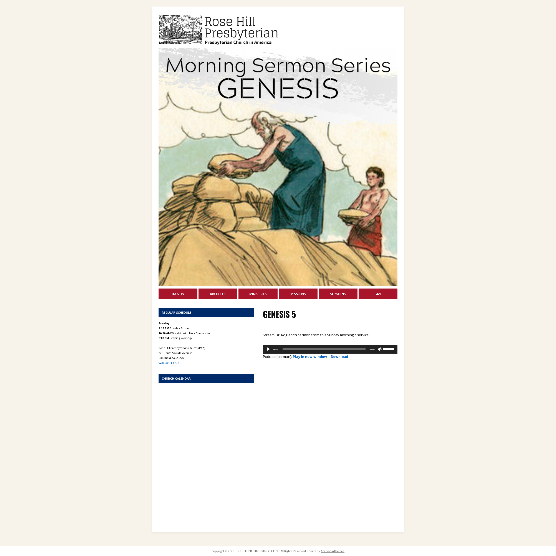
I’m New (178, 294)
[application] (330, 349)
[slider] (389, 349)
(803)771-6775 (170, 362)
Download (339, 356)
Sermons (338, 294)
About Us (218, 294)
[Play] (268, 349)
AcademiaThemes (332, 551)
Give (377, 294)
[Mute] (379, 349)
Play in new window (310, 356)
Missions (298, 294)
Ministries (258, 294)
